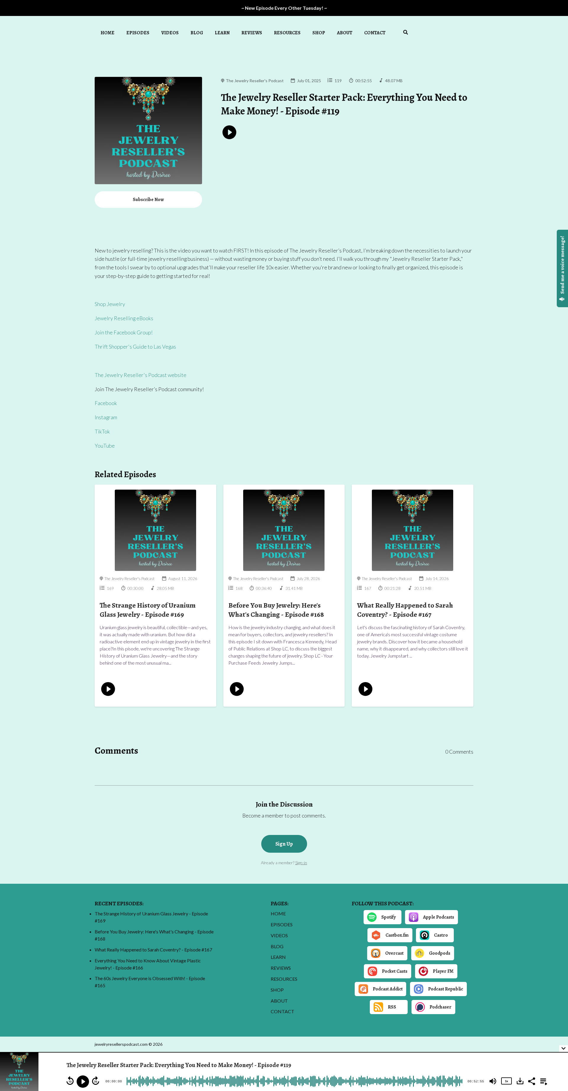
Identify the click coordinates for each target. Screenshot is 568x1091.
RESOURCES (287, 33)
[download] (520, 1081)
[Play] (82, 1081)
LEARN (222, 33)
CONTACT (374, 33)
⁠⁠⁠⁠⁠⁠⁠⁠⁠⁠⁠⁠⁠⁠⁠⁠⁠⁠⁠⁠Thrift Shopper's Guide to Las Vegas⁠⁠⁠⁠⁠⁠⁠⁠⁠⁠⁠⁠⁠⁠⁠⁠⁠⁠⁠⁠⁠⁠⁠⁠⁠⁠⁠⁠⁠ (135, 346)
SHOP (318, 33)
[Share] (531, 1080)
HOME (107, 33)
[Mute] (492, 1081)
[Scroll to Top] (554, 1025)
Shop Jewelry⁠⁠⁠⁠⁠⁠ (110, 304)
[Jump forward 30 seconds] (95, 1080)
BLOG (197, 33)
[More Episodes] (542, 1080)
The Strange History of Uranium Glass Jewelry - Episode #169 (148, 609)
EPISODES (137, 33)
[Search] (402, 33)
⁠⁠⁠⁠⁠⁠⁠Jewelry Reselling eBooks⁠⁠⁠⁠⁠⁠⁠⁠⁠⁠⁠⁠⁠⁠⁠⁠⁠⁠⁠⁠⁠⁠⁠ (124, 318)
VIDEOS (170, 33)
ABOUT (344, 33)
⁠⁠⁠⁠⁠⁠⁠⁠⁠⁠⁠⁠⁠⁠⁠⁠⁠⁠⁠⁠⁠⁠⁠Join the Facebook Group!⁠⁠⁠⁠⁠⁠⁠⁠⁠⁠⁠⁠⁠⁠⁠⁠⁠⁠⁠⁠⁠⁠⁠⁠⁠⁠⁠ (124, 332)
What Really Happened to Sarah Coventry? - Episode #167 (405, 609)
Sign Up (284, 843)
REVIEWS (251, 33)
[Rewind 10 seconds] (70, 1080)
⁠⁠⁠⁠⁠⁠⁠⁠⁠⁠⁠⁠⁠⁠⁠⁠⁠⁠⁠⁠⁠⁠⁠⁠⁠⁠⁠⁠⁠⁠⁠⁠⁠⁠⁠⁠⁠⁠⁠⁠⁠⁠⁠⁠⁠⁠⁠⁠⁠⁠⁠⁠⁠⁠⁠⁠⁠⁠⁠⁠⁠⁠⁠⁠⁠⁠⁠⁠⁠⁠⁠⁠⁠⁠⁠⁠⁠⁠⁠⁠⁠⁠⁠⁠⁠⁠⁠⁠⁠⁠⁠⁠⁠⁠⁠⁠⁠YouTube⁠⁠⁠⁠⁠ (105, 445)
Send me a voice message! (562, 265)
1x (506, 1081)
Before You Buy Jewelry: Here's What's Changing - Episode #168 (276, 609)
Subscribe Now (148, 199)
